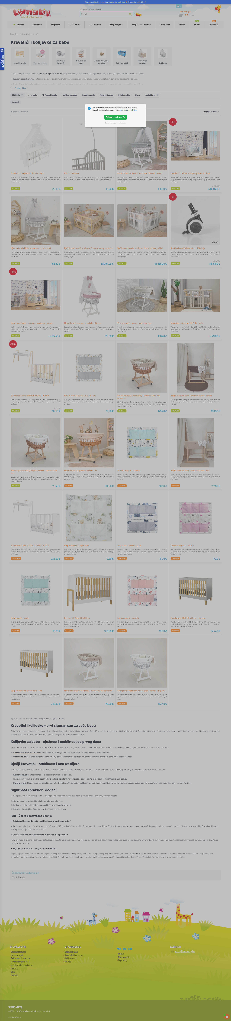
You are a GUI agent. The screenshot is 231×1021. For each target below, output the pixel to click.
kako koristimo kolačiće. (128, 110)
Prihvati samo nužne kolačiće (115, 123)
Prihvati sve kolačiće (115, 117)
